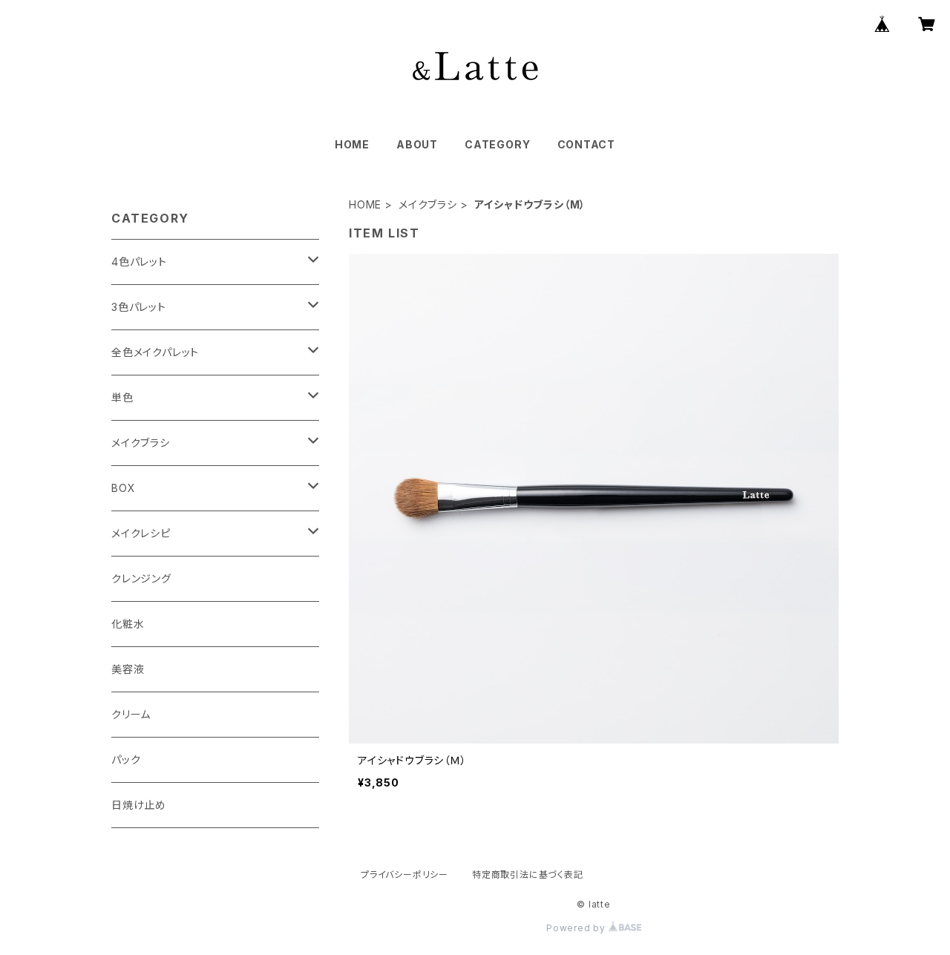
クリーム (131, 714)
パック (125, 759)
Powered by (577, 927)
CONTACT (586, 144)
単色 (122, 397)
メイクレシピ (141, 533)
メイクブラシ (428, 204)
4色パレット (139, 261)
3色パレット (138, 307)
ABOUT (417, 144)
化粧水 (127, 623)
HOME (352, 144)
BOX (123, 488)
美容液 (127, 669)
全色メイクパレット (155, 352)
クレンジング (141, 578)
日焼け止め (138, 804)
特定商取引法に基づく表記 (527, 874)
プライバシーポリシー (404, 874)
